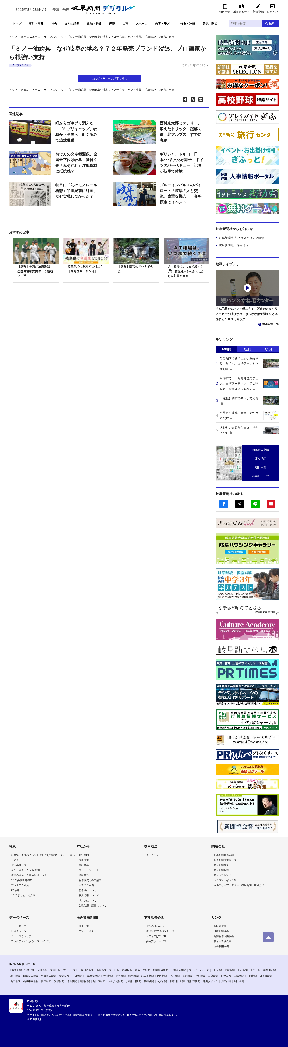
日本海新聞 (266, 975)
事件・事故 (36, 23)
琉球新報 (226, 981)
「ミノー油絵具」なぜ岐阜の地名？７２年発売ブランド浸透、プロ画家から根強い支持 (120, 36)
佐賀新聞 (162, 981)
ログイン (272, 11)
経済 (112, 23)
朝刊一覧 (224, 11)
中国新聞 (252, 975)
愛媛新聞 (59, 981)
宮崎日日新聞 (133, 981)
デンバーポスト (87, 931)
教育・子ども (164, 23)
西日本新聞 (99, 981)
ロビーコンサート (89, 870)
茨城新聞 (230, 970)
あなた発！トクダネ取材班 (26, 870)
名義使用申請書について (92, 905)
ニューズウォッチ (21, 936)
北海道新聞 (15, 970)
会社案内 (84, 855)
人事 (125, 23)
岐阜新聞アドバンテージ (160, 931)
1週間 (247, 349)
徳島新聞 (72, 981)
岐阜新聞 (133, 975)
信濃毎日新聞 (48, 975)
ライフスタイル (53, 36)
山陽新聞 (239, 975)
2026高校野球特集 (21, 880)
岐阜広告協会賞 (222, 941)
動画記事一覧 (270, 324)
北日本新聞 (147, 975)
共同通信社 (220, 926)
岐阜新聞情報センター (226, 860)
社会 (54, 23)
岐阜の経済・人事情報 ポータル (29, 875)
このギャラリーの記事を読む (109, 78)
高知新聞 (85, 981)
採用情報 (84, 860)
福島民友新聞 (142, 970)
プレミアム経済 (20, 885)
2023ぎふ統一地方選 (23, 895)
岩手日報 (114, 970)
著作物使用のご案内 (90, 880)
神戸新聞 (200, 975)
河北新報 (42, 970)
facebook (223, 504)
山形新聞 (101, 970)
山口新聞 (15, 981)
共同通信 (239, 981)
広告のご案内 (86, 885)
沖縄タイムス (210, 981)
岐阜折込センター (224, 875)
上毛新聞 (242, 970)
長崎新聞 (149, 981)
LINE (255, 504)
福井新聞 (175, 975)
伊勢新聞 (108, 975)
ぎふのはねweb (155, 926)
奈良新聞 (213, 975)
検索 (272, 23)
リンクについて (87, 900)
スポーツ (142, 23)
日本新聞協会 (221, 931)
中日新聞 (77, 975)
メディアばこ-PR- (156, 936)
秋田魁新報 (87, 970)
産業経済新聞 (160, 970)
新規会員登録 (260, 449)
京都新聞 (187, 975)
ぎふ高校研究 (18, 865)
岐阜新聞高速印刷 (224, 855)
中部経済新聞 (92, 975)
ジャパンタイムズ (199, 970)
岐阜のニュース (30, 36)
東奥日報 (55, 970)
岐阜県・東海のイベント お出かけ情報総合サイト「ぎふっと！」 (43, 857)
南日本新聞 (193, 981)
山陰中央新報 (30, 981)
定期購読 (260, 458)
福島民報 (127, 970)
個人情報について (89, 895)
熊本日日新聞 (177, 981)
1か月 (268, 349)
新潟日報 (64, 975)
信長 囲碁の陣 (221, 946)
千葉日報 (255, 970)
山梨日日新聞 (30, 975)
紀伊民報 (226, 975)
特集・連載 (187, 23)
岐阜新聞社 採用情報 (233, 245)
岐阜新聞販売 (221, 870)
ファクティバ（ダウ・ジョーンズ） (31, 941)
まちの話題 (72, 23)
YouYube (271, 504)
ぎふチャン (152, 855)
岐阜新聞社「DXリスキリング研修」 (243, 238)
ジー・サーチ (18, 926)
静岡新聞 (121, 975)
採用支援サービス (156, 941)
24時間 (226, 349)
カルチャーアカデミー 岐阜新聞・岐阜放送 (239, 885)
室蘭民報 (29, 970)
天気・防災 (210, 23)
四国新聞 (46, 981)
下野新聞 (217, 970)
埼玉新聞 (15, 975)
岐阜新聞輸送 (221, 865)
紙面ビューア (241, 11)
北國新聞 (162, 975)
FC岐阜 (15, 890)
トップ (17, 23)
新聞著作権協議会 (224, 936)
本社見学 (84, 865)
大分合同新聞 (115, 981)
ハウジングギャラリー (226, 880)
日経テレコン (18, 931)
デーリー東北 (70, 970)
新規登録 (258, 11)
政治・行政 (94, 23)
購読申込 (84, 875)
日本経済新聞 (178, 970)
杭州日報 (84, 926)
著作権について (87, 890)
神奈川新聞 (269, 970)
